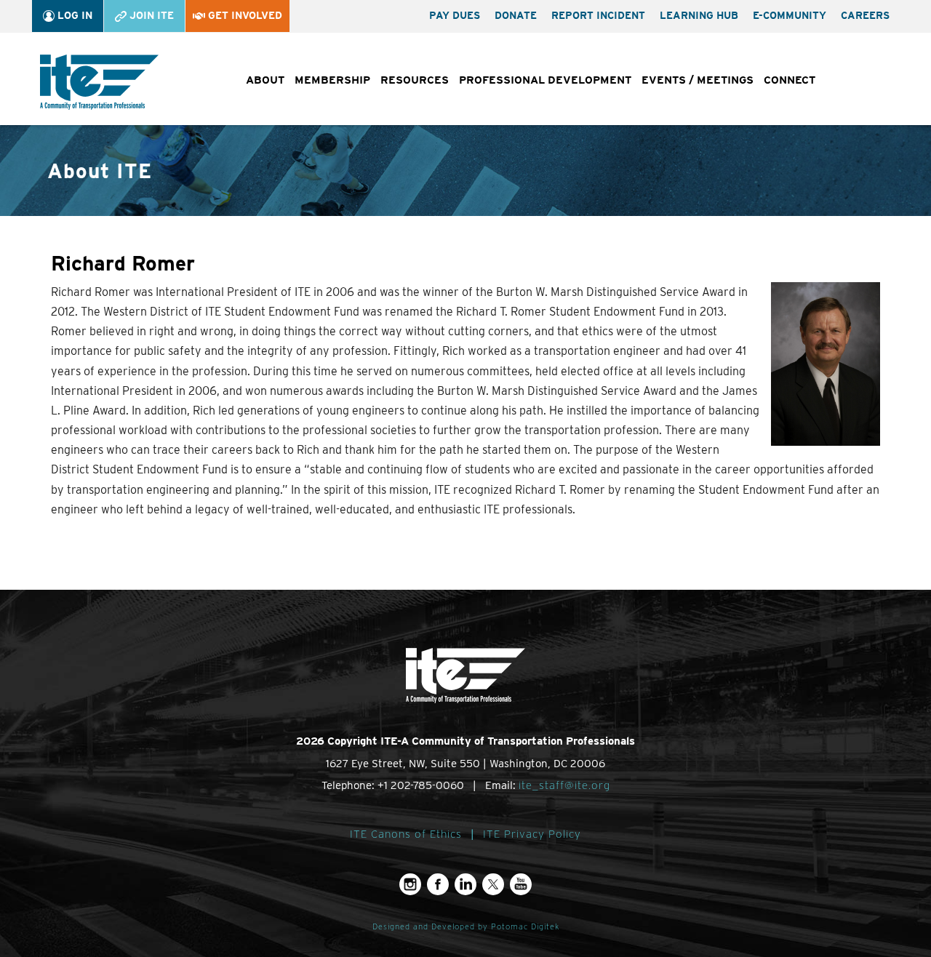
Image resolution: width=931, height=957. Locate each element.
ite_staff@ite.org (564, 785)
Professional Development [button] (545, 80)
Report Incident (598, 15)
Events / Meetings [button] (698, 80)
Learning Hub (699, 15)
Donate (516, 15)
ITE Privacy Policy (532, 834)
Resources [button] (414, 80)
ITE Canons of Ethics (406, 834)
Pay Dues (454, 15)
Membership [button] (332, 80)
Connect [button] (789, 80)
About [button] (265, 80)
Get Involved (243, 15)
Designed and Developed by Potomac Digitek (465, 927)
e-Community (789, 15)
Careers (865, 15)
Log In (73, 15)
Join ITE (150, 15)
